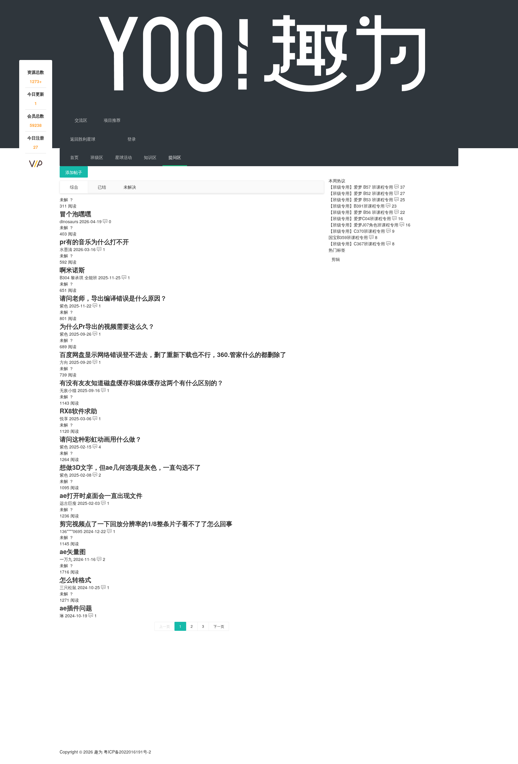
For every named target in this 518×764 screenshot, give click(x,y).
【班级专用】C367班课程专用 (357, 244)
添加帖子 (73, 172)
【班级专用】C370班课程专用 (357, 231)
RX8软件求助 (78, 410)
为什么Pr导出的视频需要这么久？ (107, 326)
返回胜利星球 (82, 139)
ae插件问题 (76, 607)
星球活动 (123, 157)
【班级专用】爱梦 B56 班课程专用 (361, 212)
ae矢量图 (73, 551)
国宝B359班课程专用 (348, 237)
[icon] (62, 761)
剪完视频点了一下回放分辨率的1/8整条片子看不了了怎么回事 (146, 523)
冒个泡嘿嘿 (75, 213)
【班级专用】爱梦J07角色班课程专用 (363, 225)
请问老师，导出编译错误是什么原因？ (113, 297)
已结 (102, 187)
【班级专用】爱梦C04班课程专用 (360, 218)
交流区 (80, 120)
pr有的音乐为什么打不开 (94, 241)
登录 (131, 139)
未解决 (130, 187)
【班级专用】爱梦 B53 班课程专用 (361, 199)
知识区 (150, 157)
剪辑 (336, 259)
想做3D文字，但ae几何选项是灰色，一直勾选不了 (130, 467)
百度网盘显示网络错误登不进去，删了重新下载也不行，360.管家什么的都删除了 (173, 354)
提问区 (174, 157)
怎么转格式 (75, 579)
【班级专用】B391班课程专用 (357, 206)
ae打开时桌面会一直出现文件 (101, 495)
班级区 (97, 157)
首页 (74, 157)
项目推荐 (112, 120)
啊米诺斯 (72, 269)
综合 (74, 187)
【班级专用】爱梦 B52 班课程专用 (361, 193)
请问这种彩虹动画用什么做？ (100, 438)
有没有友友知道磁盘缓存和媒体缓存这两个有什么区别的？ (141, 382)
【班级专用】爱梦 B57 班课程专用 (361, 187)
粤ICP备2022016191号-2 (127, 752)
